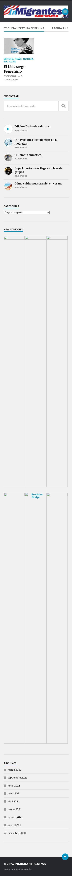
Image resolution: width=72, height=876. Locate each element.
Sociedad (10, 61)
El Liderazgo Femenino (15, 69)
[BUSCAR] (63, 106)
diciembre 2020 (17, 832)
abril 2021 (13, 801)
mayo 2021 (14, 793)
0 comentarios (13, 78)
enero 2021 (14, 825)
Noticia (28, 59)
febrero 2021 (15, 817)
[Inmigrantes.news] (36, 12)
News (18, 59)
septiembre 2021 (17, 777)
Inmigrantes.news (30, 864)
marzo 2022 (14, 769)
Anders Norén (23, 869)
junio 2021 (14, 785)
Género (8, 59)
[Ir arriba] (65, 856)
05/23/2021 (11, 76)
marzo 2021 (14, 809)
